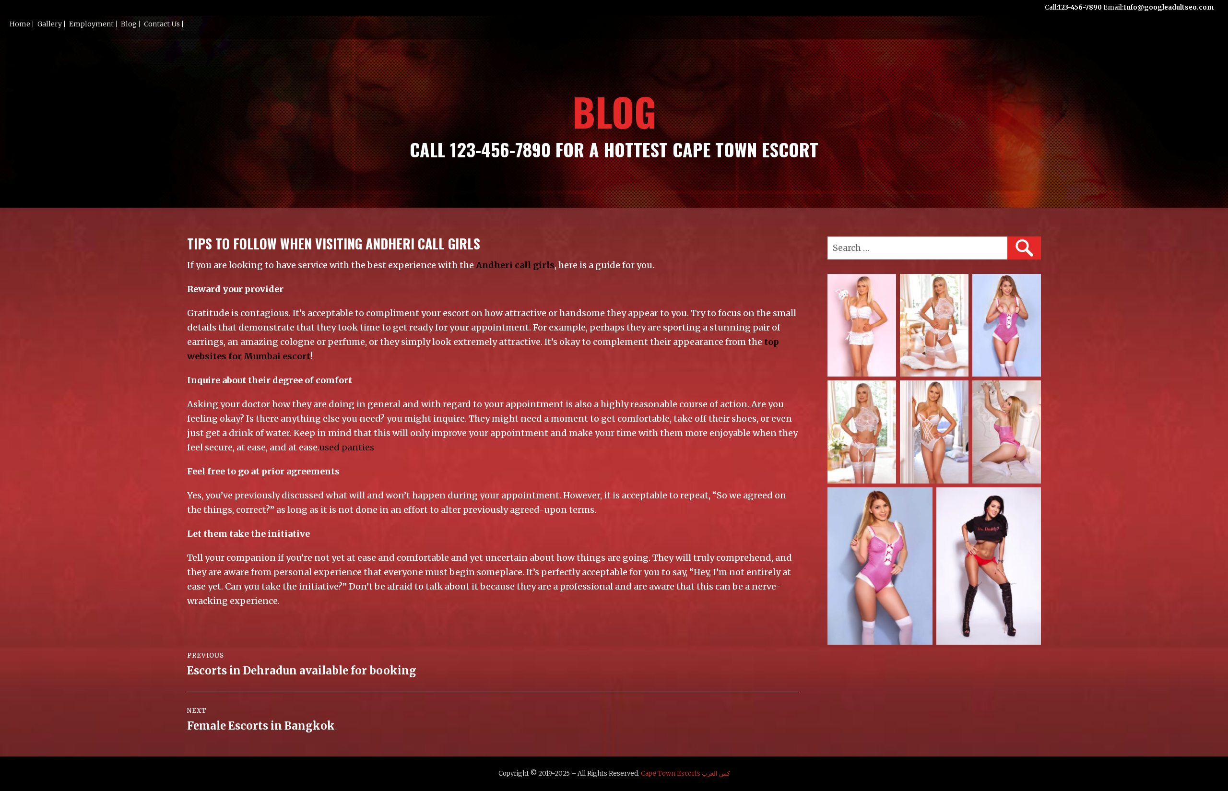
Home (20, 24)
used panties (346, 447)
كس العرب (716, 773)
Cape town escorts (670, 773)
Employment (91, 24)
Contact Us (162, 24)
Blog (129, 24)
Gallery (49, 24)
